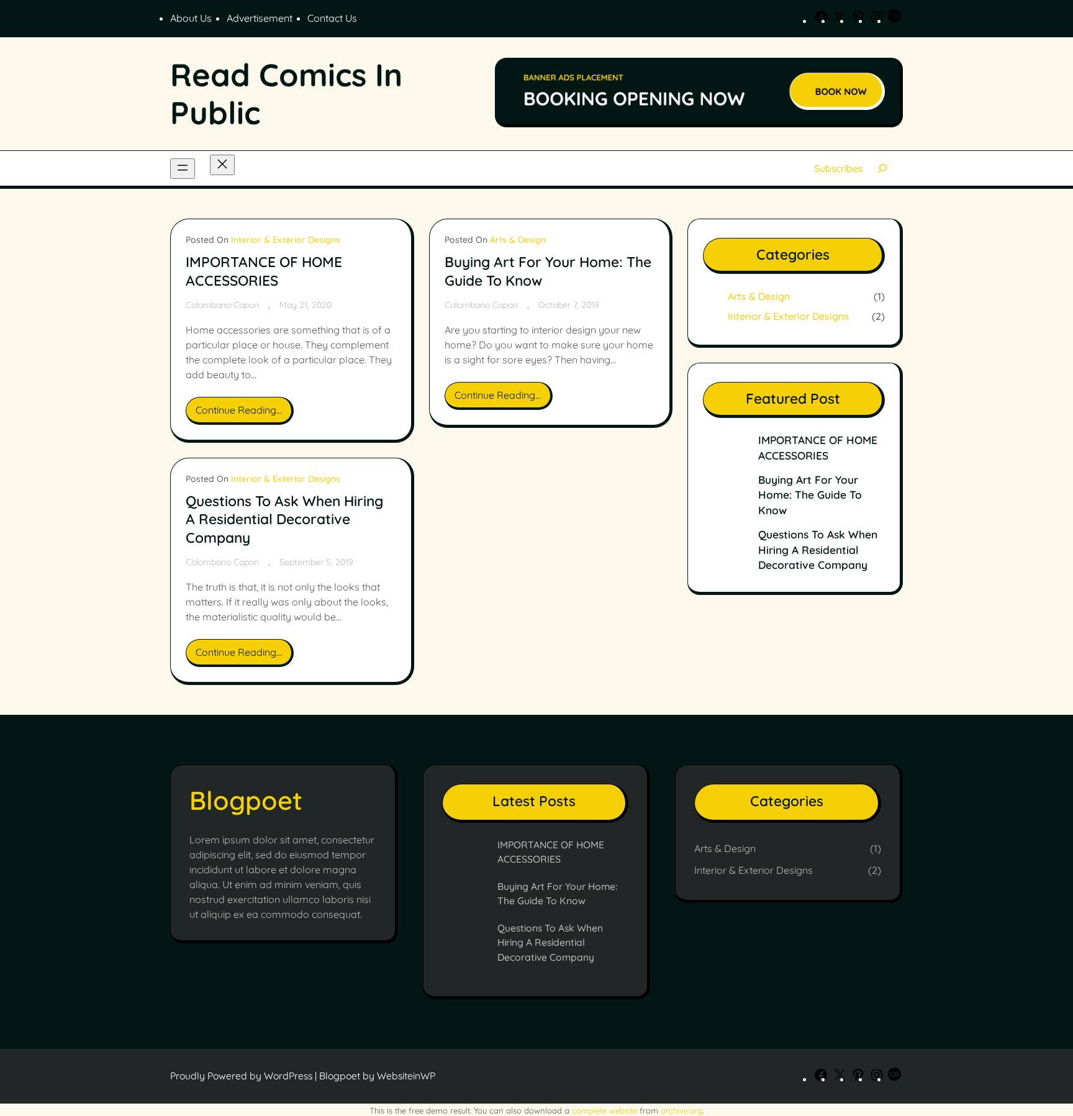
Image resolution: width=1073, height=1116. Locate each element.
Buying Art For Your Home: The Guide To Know (548, 271)
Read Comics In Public (286, 93)
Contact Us (332, 18)
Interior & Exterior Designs (285, 239)
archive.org (681, 1110)
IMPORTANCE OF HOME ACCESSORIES (264, 271)
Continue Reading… (242, 414)
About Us (191, 18)
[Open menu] (182, 168)
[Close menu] (222, 165)
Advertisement (259, 18)
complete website (604, 1110)
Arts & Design (518, 239)
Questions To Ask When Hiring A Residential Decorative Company (284, 519)
